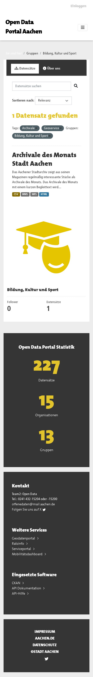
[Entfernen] (36, 128)
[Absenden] (76, 86)
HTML (44, 194)
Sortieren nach (22, 100)
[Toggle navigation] (83, 27)
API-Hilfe (19, 593)
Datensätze (26, 68)
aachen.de (45, 638)
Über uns (53, 68)
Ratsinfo (18, 543)
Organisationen (46, 415)
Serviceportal (22, 549)
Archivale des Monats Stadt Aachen (44, 159)
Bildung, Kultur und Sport (60, 53)
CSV (16, 194)
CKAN (16, 583)
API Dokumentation (27, 588)
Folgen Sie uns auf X (27, 509)
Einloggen (78, 6)
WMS (25, 194)
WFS (34, 194)
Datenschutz (45, 644)
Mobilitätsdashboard (27, 554)
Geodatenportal (24, 538)
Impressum (45, 631)
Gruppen (32, 53)
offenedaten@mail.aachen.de (33, 504)
